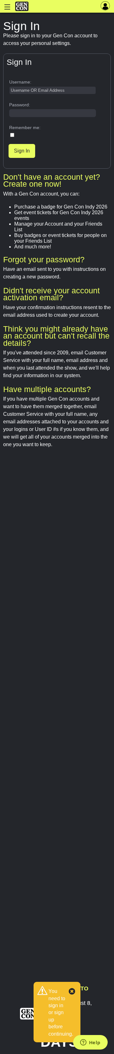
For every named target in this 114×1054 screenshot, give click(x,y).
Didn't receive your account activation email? (51, 294)
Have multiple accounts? (47, 389)
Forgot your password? (44, 259)
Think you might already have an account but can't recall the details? (56, 335)
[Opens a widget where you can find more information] (90, 1043)
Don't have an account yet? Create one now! (51, 180)
